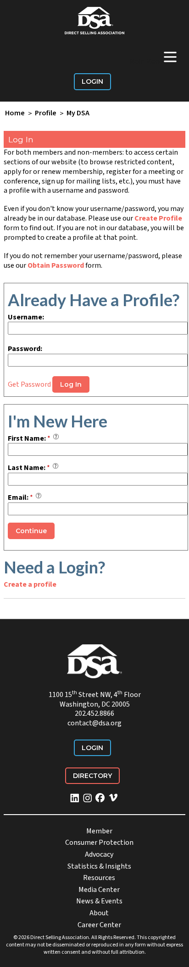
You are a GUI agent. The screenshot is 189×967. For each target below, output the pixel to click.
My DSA (78, 113)
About (99, 913)
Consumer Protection (99, 842)
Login (92, 81)
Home (15, 113)
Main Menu (153, 56)
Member (99, 831)
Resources (99, 878)
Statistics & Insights (99, 866)
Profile (45, 113)
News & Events (99, 901)
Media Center (99, 890)
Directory (92, 776)
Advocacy (99, 854)
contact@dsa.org (94, 723)
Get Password (29, 384)
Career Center (99, 925)
